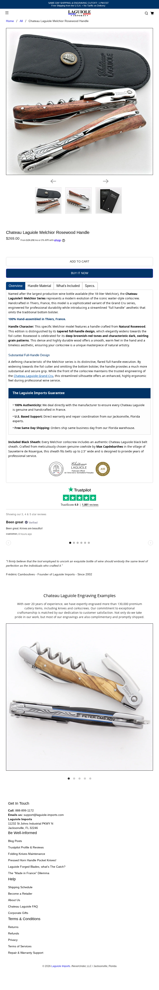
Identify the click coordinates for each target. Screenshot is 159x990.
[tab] (15, 286)
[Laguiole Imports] (79, 13)
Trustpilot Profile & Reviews (26, 847)
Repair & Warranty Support (25, 952)
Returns (13, 927)
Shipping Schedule (20, 887)
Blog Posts (15, 841)
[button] (146, 13)
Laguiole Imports (60, 966)
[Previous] (53, 181)
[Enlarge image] (79, 697)
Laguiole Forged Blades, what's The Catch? (36, 866)
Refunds (13, 933)
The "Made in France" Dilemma (28, 873)
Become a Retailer (20, 893)
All (21, 20)
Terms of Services (19, 946)
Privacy (13, 939)
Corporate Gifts (18, 913)
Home (10, 20)
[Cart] (152, 13)
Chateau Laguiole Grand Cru (33, 376)
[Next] (106, 181)
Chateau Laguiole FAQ (23, 906)
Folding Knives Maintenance (26, 853)
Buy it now (79, 273)
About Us (14, 900)
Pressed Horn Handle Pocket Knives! (32, 860)
